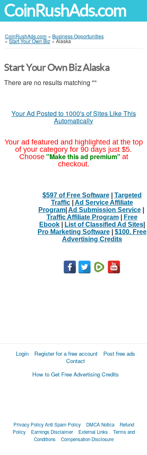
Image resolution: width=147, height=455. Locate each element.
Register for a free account (66, 353)
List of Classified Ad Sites (104, 224)
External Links (93, 432)
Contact (75, 361)
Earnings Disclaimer (52, 432)
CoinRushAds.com (65, 10)
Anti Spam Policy (63, 424)
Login (22, 353)
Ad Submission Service (104, 209)
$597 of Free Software (75, 195)
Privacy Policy (28, 424)
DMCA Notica (100, 424)
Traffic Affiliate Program (83, 217)
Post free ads (119, 353)
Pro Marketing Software (74, 231)
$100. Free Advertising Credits (104, 235)
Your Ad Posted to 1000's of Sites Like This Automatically (73, 117)
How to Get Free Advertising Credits (75, 374)
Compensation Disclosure (87, 439)
